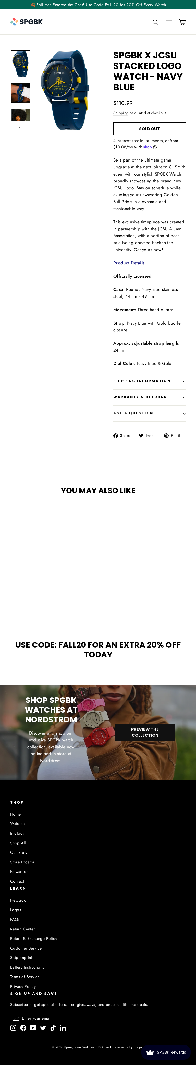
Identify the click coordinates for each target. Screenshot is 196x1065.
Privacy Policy (23, 986)
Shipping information (141, 381)
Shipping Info (22, 958)
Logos (15, 910)
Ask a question (133, 413)
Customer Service (26, 948)
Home (15, 814)
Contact (17, 881)
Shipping (120, 112)
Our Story (19, 852)
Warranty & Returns (140, 397)
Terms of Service (25, 977)
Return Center (22, 929)
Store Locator (22, 862)
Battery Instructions (27, 967)
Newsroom (19, 871)
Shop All (18, 843)
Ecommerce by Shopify (128, 1047)
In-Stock (17, 833)
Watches (17, 824)
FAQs (15, 919)
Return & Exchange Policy (33, 938)
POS (101, 1047)
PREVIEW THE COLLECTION (145, 732)
